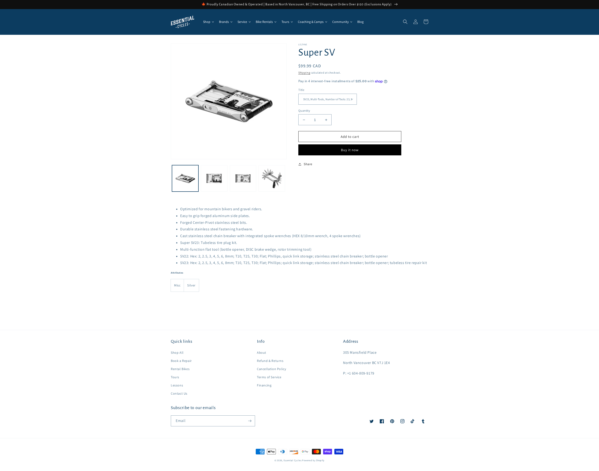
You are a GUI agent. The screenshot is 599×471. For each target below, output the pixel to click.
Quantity (304, 111)
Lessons (177, 385)
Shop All (177, 352)
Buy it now (350, 150)
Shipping (304, 72)
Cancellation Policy (271, 369)
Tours (175, 377)
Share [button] (308, 164)
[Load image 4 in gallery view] (243, 178)
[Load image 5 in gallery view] (272, 178)
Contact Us (179, 393)
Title (301, 90)
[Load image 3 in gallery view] (214, 178)
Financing (264, 385)
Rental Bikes (180, 369)
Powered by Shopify (313, 460)
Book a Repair (181, 361)
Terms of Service (269, 377)
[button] (405, 22)
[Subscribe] (250, 420)
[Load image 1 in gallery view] (185, 178)
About (261, 352)
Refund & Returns (270, 361)
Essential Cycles (293, 460)
